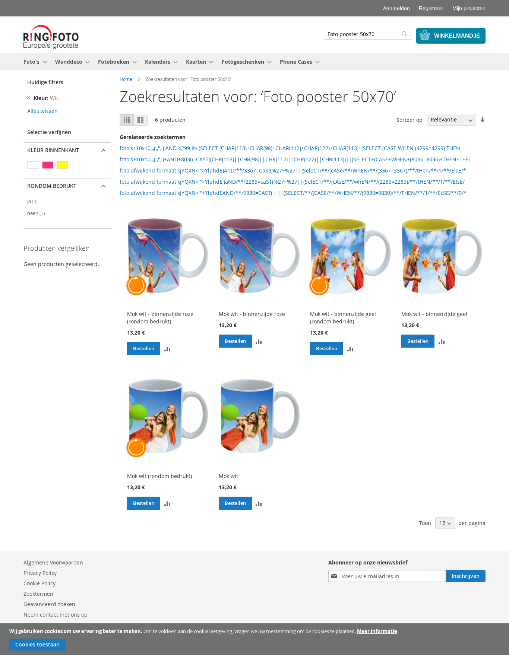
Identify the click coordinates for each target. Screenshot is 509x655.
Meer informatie (377, 631)
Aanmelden (396, 8)
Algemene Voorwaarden (53, 562)
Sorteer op (409, 119)
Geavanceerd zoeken (49, 604)
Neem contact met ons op (55, 614)
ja (32, 201)
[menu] (254, 61)
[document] (255, 639)
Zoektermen (38, 593)
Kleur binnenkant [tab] (53, 150)
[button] (167, 348)
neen (36, 213)
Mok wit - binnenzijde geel (434, 313)
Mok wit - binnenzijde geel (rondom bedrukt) (343, 317)
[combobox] (367, 34)
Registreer (431, 8)
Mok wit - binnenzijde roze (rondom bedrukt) (160, 317)
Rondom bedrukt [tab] (51, 185)
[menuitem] (33, 61)
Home (126, 79)
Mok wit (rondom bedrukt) (159, 476)
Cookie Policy (39, 583)
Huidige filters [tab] (45, 82)
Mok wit (228, 476)
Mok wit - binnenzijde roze (252, 313)
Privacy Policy (40, 572)
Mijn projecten (469, 8)
